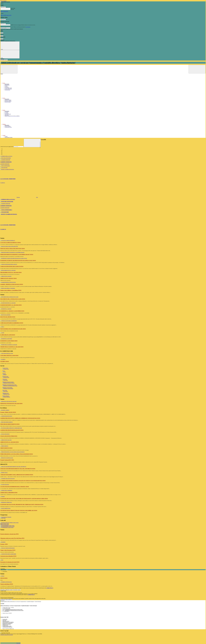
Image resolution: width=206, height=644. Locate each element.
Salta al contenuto (3, 0)
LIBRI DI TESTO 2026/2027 (8, 278)
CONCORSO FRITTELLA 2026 (9, 355)
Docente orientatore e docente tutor (9, 534)
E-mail (12, 24)
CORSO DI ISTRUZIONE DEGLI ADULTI (11, 266)
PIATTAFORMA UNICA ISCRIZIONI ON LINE (13, 328)
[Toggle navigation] (8, 69)
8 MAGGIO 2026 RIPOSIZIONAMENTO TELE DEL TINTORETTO (17, 468)
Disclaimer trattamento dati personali (6, 634)
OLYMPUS (4, 361)
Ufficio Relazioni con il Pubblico (8, 622)
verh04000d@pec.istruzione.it (14, 610)
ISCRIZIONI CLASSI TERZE (8, 340)
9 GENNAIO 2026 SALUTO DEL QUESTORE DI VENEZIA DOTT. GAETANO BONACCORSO (24, 498)
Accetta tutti (3, 599)
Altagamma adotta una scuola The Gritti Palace (12, 538)
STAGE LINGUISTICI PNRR (8, 436)
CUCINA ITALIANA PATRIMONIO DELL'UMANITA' (14, 486)
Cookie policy (5, 619)
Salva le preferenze (9, 599)
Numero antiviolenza (6, 584)
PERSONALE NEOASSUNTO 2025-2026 (11, 403)
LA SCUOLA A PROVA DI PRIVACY (10, 242)
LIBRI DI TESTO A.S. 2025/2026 (9, 442)
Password (12, 9)
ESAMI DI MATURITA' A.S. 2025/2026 (11, 305)
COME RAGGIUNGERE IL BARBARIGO (11, 322)
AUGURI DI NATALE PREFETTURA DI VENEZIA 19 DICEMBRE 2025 (18, 510)
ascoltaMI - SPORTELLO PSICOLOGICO (11, 284)
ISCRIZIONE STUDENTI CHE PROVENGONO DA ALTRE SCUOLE (18, 260)
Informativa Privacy (6, 621)
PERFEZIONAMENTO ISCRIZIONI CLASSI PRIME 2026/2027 (16, 254)
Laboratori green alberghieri (8, 556)
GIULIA (3, 578)
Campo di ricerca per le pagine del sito (6, 146)
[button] (10, 197)
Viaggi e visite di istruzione (7, 550)
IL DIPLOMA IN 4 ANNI (7, 334)
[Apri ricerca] (197, 69)
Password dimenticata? (4, 11)
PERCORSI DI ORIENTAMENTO (9, 424)
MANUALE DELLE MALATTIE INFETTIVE (12, 248)
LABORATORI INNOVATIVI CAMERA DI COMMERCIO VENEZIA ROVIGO (20, 418)
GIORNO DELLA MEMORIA (8, 492)
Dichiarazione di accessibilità (7, 623)
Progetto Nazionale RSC (7, 460)
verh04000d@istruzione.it (13, 609)
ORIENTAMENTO (6, 448)
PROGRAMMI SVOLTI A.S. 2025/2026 (11, 272)
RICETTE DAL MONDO (7, 316)
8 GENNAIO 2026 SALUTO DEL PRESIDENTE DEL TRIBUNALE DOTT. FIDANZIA (21, 504)
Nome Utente (13, 8)
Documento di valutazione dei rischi (9, 562)
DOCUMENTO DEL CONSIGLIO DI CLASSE (12, 299)
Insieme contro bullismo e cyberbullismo (10, 290)
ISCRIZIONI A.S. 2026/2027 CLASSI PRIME (12, 311)
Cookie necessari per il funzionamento (7, 597)
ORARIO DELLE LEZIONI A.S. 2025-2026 (11, 346)
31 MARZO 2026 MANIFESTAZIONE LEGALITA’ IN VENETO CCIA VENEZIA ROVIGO (23, 480)
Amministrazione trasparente (7, 626)
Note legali (4, 620)
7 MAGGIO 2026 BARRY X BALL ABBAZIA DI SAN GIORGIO (16, 474)
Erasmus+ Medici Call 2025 (8, 412)
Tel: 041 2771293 (7, 608)
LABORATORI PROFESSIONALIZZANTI (11, 430)
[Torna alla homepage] (103, 63)
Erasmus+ (4, 544)
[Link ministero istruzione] (5, 1)
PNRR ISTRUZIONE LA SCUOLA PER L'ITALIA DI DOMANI (16, 454)
